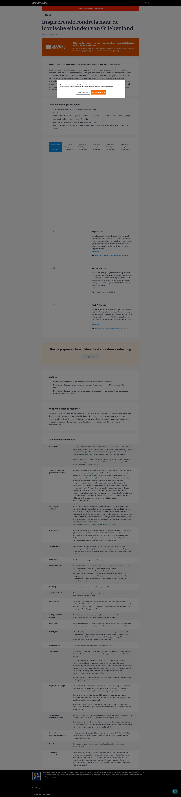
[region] (91, 89)
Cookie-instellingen (83, 92)
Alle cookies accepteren (98, 92)
